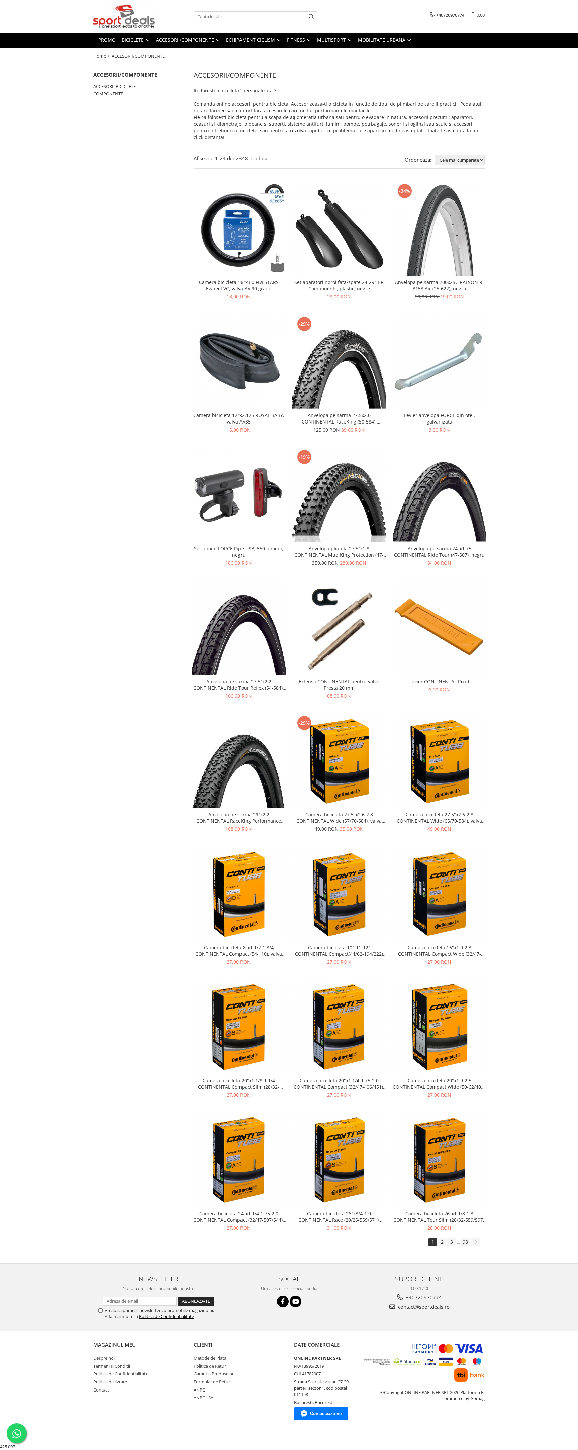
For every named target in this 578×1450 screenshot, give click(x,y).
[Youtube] (295, 1301)
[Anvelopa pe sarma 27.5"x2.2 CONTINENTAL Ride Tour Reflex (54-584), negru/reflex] (239, 628)
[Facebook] (283, 1301)
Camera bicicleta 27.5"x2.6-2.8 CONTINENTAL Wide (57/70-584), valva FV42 (339, 817)
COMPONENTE (108, 94)
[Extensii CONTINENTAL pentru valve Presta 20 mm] (339, 628)
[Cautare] (311, 16)
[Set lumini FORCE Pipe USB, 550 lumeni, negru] (239, 495)
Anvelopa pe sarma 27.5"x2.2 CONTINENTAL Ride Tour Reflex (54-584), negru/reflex (238, 684)
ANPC (199, 1390)
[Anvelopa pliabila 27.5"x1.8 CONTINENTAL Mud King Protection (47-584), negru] (339, 495)
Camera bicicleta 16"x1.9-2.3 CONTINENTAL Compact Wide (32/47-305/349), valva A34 (439, 950)
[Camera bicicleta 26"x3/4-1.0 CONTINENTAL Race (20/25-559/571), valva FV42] (339, 1160)
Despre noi (104, 1358)
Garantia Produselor (214, 1374)
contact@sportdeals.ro (423, 1306)
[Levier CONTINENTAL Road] (439, 628)
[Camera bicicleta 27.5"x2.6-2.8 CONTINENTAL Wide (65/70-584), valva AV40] (439, 761)
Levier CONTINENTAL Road (439, 681)
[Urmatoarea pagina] (475, 1242)
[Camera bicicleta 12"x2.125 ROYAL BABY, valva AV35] (239, 362)
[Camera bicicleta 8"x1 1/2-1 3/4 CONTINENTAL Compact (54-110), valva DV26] (239, 894)
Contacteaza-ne (326, 1413)
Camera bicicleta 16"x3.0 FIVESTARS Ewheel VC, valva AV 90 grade (239, 285)
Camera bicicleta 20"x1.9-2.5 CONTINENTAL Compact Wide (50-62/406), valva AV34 (439, 1083)
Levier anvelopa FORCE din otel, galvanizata (439, 418)
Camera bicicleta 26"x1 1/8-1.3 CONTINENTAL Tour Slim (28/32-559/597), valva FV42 (439, 1216)
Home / (102, 56)
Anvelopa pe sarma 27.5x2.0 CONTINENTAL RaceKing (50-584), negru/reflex (339, 418)
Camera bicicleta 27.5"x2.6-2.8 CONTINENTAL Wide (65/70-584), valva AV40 (439, 817)
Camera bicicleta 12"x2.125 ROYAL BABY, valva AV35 (238, 418)
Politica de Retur (210, 1366)
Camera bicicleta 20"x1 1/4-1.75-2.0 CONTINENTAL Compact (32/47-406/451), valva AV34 (339, 1083)
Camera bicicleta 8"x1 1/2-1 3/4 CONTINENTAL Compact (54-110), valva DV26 (238, 950)
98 (465, 1242)
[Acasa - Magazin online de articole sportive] (126, 16)
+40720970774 (423, 1297)
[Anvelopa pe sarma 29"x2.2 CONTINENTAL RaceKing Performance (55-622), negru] (239, 761)
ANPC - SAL (205, 1398)
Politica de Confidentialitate (166, 1316)
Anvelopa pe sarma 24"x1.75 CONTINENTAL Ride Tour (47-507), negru (439, 551)
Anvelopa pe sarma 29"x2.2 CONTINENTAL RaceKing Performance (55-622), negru (238, 817)
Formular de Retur (212, 1382)
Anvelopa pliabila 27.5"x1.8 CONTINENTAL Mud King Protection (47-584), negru (339, 551)
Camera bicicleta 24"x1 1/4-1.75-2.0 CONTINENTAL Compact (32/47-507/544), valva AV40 (238, 1216)
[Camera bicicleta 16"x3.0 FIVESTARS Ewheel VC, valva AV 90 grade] (239, 229)
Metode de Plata (210, 1358)
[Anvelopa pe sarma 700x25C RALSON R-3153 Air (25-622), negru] (439, 229)
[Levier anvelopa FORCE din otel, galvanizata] (439, 362)
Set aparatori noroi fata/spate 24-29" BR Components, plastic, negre (339, 285)
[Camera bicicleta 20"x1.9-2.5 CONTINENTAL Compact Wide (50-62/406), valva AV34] (439, 1027)
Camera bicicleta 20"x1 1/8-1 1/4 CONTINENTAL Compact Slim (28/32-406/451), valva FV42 (238, 1083)
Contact (101, 1390)
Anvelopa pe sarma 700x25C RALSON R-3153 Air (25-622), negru (439, 285)
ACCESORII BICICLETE (114, 86)
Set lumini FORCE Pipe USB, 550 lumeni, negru (238, 551)
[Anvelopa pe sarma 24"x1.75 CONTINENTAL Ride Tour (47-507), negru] (439, 495)
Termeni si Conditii (111, 1366)
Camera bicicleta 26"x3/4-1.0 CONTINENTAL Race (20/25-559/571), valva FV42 (339, 1216)
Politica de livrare (110, 1382)
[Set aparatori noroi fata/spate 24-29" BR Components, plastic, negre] (339, 229)
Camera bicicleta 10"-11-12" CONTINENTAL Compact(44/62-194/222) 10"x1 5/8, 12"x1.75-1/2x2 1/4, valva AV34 (339, 950)
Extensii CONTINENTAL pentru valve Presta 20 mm (339, 684)
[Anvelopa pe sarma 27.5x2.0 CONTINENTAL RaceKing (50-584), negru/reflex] (339, 362)
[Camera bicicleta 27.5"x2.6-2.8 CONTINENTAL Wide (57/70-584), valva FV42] (339, 761)
